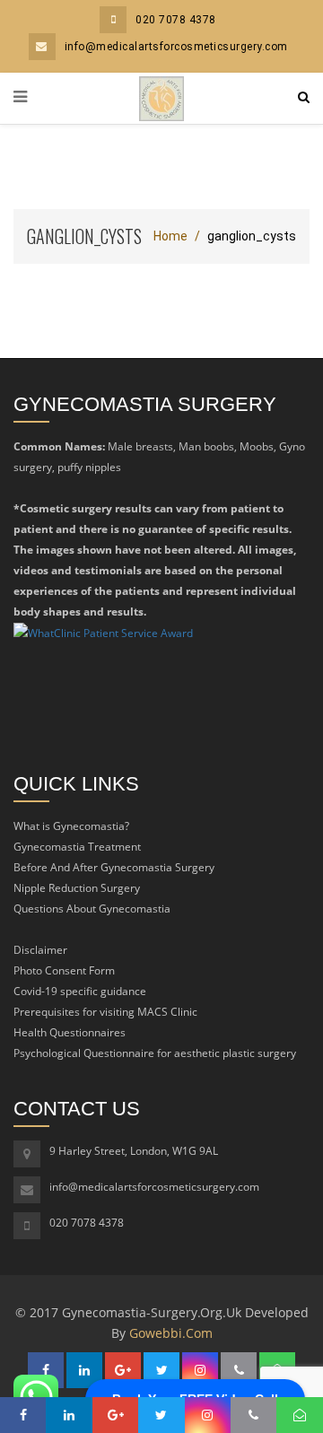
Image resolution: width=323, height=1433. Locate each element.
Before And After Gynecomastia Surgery (113, 867)
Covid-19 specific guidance (79, 991)
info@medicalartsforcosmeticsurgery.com (176, 46)
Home (170, 236)
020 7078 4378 (175, 19)
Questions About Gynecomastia (91, 908)
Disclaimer (40, 949)
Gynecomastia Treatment (77, 846)
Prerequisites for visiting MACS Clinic (105, 1011)
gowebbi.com (171, 1332)
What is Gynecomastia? (71, 826)
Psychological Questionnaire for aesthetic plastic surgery (154, 1053)
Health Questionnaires (69, 1032)
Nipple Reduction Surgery (76, 888)
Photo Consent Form (64, 970)
